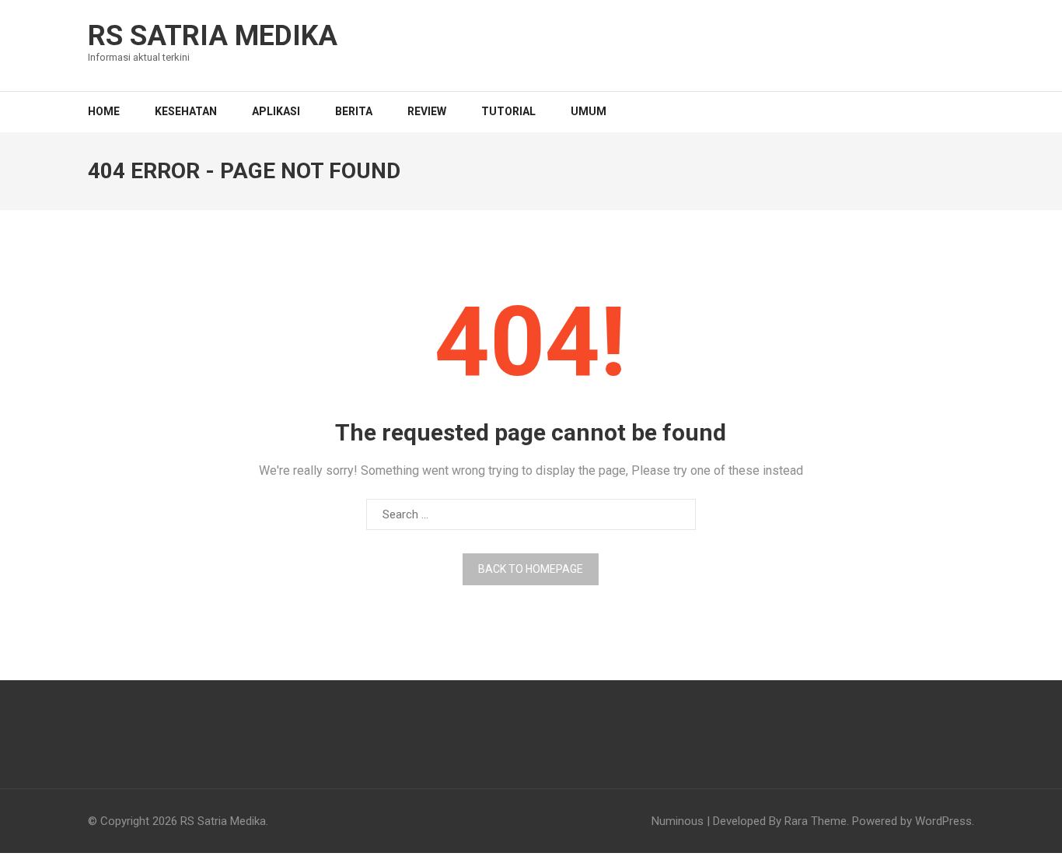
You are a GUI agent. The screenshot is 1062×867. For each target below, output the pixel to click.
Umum (588, 111)
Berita (353, 111)
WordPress (943, 821)
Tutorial (508, 111)
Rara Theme (815, 821)
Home (104, 111)
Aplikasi (276, 111)
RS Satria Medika (212, 35)
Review (426, 111)
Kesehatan (186, 111)
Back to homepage (530, 569)
